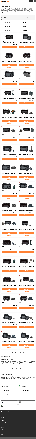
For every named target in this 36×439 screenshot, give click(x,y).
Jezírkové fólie (6, 386)
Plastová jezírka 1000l (7, 26)
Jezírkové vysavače (24, 398)
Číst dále (2, 12)
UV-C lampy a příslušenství (25, 390)
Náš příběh (2, 417)
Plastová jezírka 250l (7, 30)
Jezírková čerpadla (6, 390)
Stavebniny (2, 427)
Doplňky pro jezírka (6, 394)
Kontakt (2, 434)
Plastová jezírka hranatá (25, 30)
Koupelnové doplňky (4, 422)
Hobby (2, 429)
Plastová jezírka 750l (24, 22)
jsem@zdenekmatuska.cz (6, 411)
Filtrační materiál (24, 394)
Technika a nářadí (3, 425)
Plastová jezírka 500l (7, 22)
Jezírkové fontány (6, 398)
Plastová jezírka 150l (24, 26)
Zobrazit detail (9, 67)
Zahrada (2, 430)
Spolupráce (2, 415)
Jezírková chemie (24, 386)
